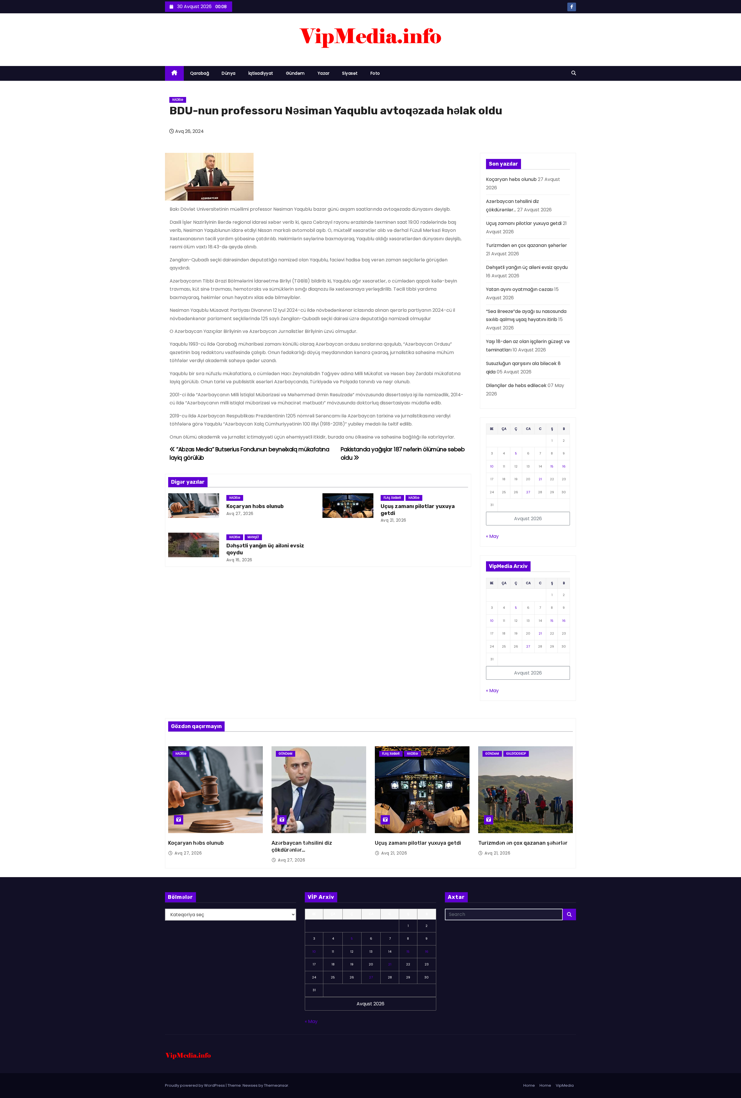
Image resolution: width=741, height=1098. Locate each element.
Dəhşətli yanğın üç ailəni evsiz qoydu (527, 267)
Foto (375, 73)
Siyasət (350, 73)
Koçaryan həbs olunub (255, 506)
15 (551, 466)
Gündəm (295, 73)
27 (528, 492)
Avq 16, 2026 (239, 560)
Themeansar (276, 1085)
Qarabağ (199, 73)
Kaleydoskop (516, 753)
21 (540, 479)
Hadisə (177, 100)
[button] (573, 73)
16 (564, 466)
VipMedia (565, 1085)
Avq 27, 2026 (240, 513)
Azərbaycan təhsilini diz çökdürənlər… (302, 846)
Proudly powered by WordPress (195, 1085)
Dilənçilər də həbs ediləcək (516, 385)
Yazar (324, 73)
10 (492, 466)
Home (529, 1085)
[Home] (174, 73)
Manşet (253, 537)
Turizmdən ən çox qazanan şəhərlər (526, 245)
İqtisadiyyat (260, 73)
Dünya (229, 73)
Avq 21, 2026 (393, 520)
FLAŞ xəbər (392, 498)
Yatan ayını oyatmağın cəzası (519, 289)
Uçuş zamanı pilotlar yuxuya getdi (524, 223)
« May (492, 536)
